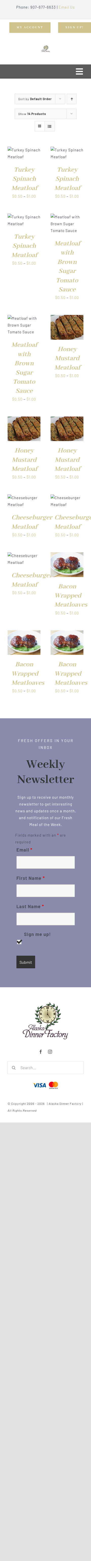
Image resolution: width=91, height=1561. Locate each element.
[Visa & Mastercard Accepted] (45, 1081)
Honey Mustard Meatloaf (67, 358)
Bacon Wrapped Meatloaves (70, 595)
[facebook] (41, 1052)
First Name (30, 878)
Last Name (30, 906)
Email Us (67, 7)
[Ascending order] (72, 99)
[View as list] (50, 126)
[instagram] (50, 1052)
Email (24, 850)
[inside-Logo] (45, 1004)
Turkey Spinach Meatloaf (24, 179)
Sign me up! (37, 934)
